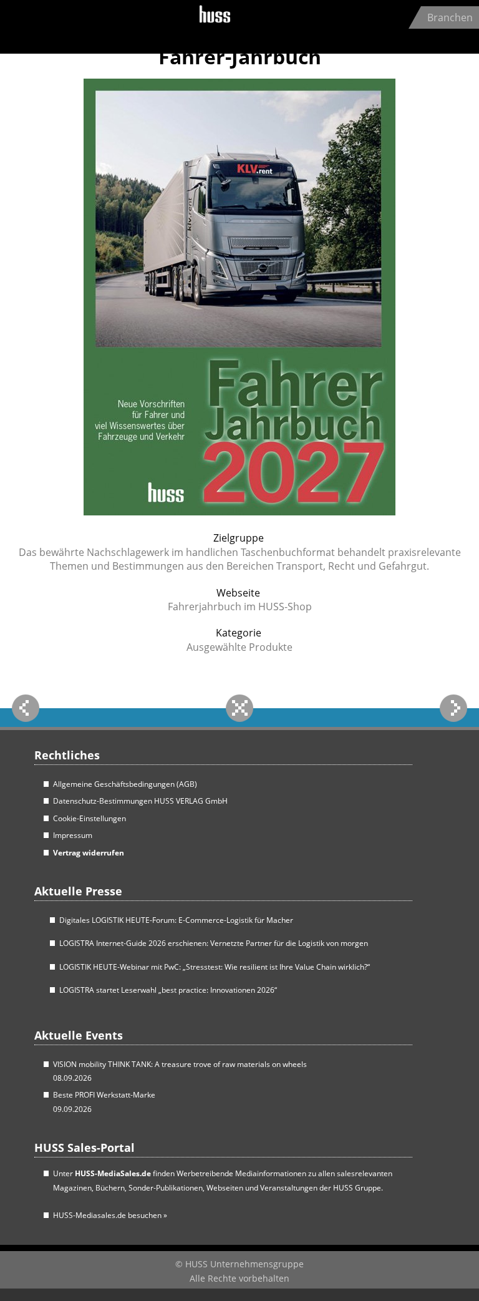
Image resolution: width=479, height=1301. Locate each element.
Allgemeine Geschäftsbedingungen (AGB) (125, 784)
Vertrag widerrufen (88, 852)
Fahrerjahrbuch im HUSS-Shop (240, 606)
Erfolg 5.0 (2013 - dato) (89, 25)
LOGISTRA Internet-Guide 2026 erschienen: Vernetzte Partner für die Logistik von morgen (213, 943)
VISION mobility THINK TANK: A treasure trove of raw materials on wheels (180, 1064)
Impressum (72, 835)
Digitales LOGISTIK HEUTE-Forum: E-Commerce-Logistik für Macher (176, 920)
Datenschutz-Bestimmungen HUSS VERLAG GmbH (140, 801)
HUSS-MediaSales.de (113, 1173)
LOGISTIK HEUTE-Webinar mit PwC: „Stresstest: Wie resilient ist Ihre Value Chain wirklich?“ (214, 967)
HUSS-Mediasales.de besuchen (110, 1215)
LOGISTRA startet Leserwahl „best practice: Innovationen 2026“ (168, 990)
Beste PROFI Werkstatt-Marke (104, 1094)
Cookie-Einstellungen (89, 818)
